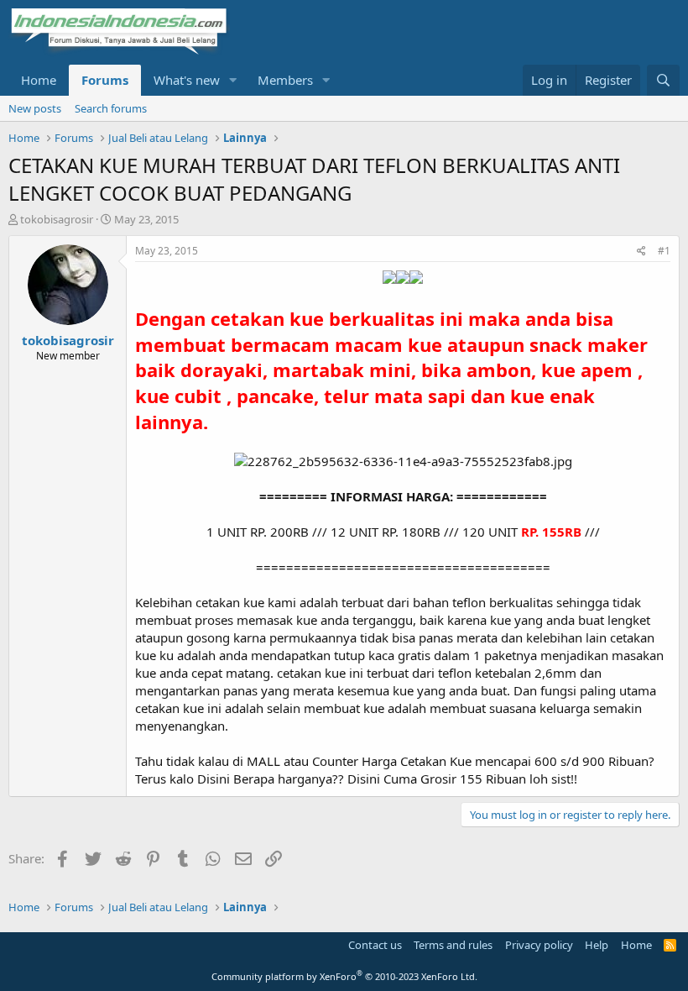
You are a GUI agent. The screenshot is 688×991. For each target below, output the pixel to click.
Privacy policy (539, 944)
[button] (233, 80)
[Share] (641, 251)
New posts (34, 108)
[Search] (663, 80)
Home (38, 79)
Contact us (375, 944)
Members (285, 79)
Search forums (111, 108)
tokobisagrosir (56, 219)
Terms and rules (453, 944)
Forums (104, 79)
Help (596, 944)
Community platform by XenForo (344, 976)
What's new (187, 79)
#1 (664, 251)
